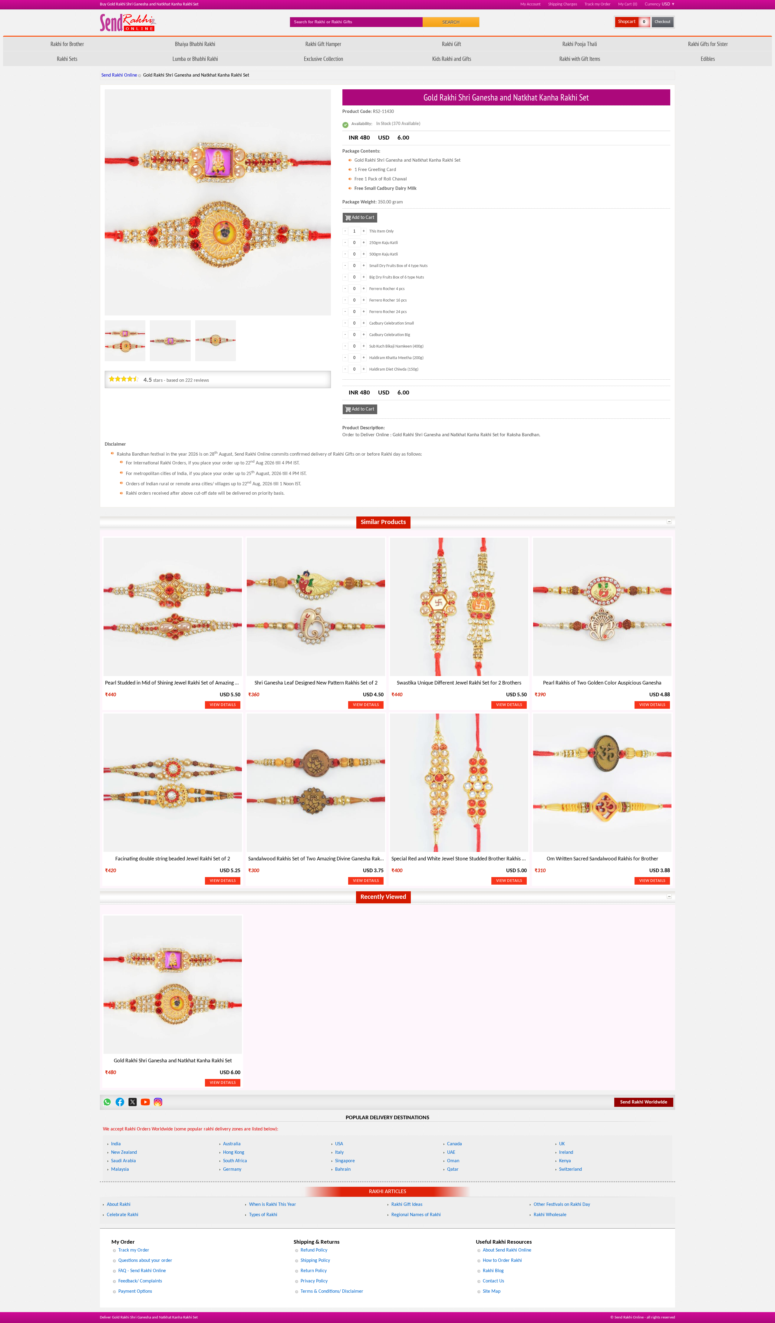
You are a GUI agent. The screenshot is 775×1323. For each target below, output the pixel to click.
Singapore (345, 1161)
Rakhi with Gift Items (579, 58)
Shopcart (626, 21)
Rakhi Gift (451, 44)
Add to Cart (363, 217)
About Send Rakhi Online (507, 1250)
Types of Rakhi (263, 1214)
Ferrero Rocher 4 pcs (386, 289)
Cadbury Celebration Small (391, 323)
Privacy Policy (314, 1281)
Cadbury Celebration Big (389, 335)
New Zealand (124, 1152)
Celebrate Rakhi (122, 1214)
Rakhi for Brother (67, 44)
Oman (453, 1161)
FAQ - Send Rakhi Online (142, 1271)
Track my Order (598, 4)
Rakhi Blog (493, 1271)
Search (451, 22)
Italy (339, 1152)
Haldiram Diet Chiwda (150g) (393, 369)
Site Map (491, 1291)
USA (339, 1144)
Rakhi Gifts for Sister (708, 44)
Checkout (663, 22)
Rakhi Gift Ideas (406, 1204)
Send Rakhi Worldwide (643, 1102)
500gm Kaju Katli (383, 254)
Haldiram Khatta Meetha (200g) (396, 358)
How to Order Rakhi (502, 1260)
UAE (451, 1152)
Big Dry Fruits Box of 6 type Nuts (396, 277)
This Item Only (381, 231)
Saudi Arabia (123, 1161)
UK (562, 1144)
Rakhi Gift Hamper (323, 44)
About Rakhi (118, 1204)
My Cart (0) (627, 4)
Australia (232, 1144)
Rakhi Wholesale (550, 1214)
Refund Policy (314, 1250)
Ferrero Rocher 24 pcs (388, 312)
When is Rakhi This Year (272, 1204)
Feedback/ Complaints (140, 1281)
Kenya (565, 1161)
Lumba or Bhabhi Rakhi (195, 58)
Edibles (708, 58)
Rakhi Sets (67, 58)
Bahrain (343, 1169)
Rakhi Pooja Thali (579, 44)
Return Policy (314, 1271)
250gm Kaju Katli (383, 243)
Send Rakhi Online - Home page (128, 22)
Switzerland (570, 1169)
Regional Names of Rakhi (416, 1214)
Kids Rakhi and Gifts (451, 58)
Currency (660, 4)
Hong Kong (233, 1152)
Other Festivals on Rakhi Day (562, 1204)
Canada (454, 1144)
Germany (232, 1169)
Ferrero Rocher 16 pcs (388, 300)
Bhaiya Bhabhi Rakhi (195, 44)
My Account (530, 4)
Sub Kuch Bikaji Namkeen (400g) (396, 346)
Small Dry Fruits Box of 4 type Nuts (398, 266)
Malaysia (120, 1169)
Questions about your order (145, 1260)
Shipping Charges (562, 4)
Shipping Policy (315, 1260)
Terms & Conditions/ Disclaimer (332, 1291)
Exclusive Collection (323, 58)
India (116, 1144)
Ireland (566, 1152)
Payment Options (135, 1291)
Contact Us (493, 1281)
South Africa (235, 1161)
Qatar (453, 1169)
